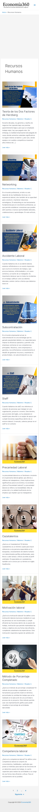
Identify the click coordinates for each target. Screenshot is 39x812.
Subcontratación (12, 327)
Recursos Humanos (9, 119)
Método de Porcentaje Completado (15, 678)
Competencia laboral (14, 751)
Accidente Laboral (13, 255)
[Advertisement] (19, 35)
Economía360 (26, 802)
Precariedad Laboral (14, 467)
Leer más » (6, 147)
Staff (5, 398)
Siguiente (19, 794)
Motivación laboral (13, 607)
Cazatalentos (10, 536)
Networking (9, 184)
